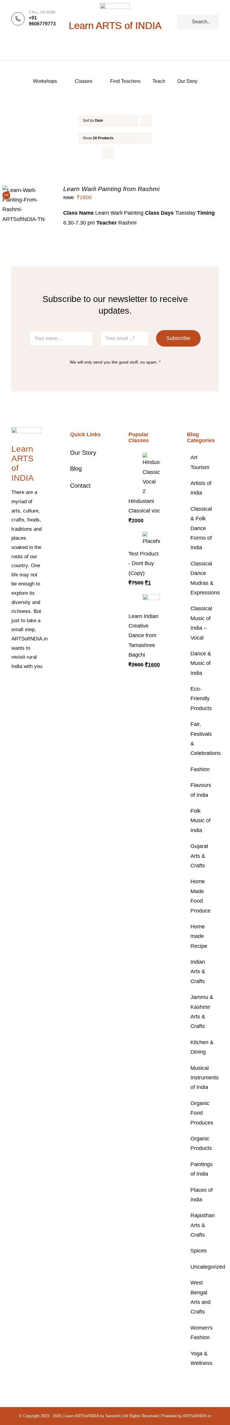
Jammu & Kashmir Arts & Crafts (201, 1011)
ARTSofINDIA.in (197, 1416)
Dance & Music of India (200, 663)
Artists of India (200, 488)
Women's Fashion (201, 1332)
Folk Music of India (200, 820)
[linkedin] (32, 695)
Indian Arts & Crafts (197, 971)
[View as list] (120, 153)
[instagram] (32, 684)
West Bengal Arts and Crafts (200, 1297)
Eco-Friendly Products (201, 698)
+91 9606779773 (42, 21)
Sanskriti (113, 1416)
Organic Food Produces (201, 1113)
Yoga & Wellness (201, 1358)
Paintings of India (201, 1169)
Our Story (83, 452)
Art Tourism (199, 462)
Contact (80, 485)
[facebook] (13, 684)
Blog (76, 468)
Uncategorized (202, 1267)
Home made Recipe (198, 936)
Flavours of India (200, 790)
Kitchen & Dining (202, 1047)
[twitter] (23, 684)
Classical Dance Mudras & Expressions (202, 578)
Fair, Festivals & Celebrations (202, 738)
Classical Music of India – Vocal (201, 622)
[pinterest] (13, 695)
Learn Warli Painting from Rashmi (111, 188)
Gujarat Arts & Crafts (199, 856)
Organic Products (201, 1143)
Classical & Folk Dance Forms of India (201, 528)
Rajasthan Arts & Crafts (202, 1225)
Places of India (201, 1195)
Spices (198, 1251)
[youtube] (23, 695)
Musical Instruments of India (202, 1077)
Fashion (200, 769)
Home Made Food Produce (200, 895)
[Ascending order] (146, 121)
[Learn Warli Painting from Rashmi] (28, 190)
